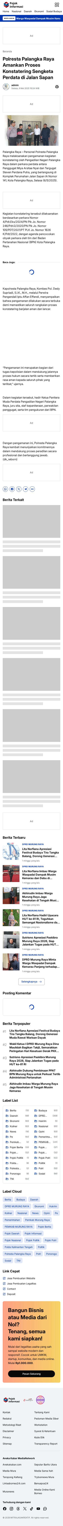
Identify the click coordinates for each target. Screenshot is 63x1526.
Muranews (8, 1491)
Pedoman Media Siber (46, 1418)
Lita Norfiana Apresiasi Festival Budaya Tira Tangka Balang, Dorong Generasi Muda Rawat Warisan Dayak (40, 852)
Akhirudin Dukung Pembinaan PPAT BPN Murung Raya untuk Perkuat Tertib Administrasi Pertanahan (34, 1074)
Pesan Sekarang (32, 1373)
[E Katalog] (28, 1400)
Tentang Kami (41, 1412)
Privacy (7, 1437)
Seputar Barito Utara (45, 1464)
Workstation (40, 1424)
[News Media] (40, 1400)
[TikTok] (32, 1509)
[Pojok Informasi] (14, 5)
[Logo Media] (12, 1400)
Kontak (6, 1412)
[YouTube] (38, 1509)
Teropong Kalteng (12, 1477)
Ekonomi (39, 11)
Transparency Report (45, 1443)
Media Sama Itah (43, 1470)
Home (6, 11)
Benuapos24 (41, 1483)
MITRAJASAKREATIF (20, 1517)
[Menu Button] (57, 4)
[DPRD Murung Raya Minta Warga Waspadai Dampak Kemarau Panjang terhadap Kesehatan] (11, 961)
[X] (19, 489)
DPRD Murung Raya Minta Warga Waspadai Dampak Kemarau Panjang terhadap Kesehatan (39, 963)
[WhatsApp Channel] (45, 1509)
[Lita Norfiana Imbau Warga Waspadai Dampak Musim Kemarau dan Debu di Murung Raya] (11, 873)
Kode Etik (39, 1437)
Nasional (16, 11)
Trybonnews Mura (44, 1477)
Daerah (28, 11)
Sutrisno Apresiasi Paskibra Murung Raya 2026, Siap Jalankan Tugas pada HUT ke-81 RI (40, 941)
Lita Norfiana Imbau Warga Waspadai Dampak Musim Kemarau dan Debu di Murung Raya (39, 874)
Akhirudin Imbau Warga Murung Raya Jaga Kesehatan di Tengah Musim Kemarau (40, 897)
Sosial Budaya (54, 11)
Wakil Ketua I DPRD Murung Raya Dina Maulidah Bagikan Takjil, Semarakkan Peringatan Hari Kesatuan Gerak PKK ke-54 (34, 1047)
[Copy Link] (32, 489)
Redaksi (7, 1418)
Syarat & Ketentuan (44, 1431)
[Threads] (18, 1509)
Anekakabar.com (12, 1464)
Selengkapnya (29, 981)
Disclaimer (8, 1431)
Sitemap (7, 1443)
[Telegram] (25, 489)
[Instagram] (11, 1509)
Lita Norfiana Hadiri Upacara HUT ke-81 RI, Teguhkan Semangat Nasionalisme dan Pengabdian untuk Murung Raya (40, 919)
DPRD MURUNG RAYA (33, 844)
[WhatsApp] (5, 489)
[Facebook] (12, 489)
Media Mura (9, 1470)
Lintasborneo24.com (14, 1483)
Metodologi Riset (12, 1424)
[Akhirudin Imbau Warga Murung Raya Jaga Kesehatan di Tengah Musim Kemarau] (11, 895)
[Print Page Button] (57, 86)
